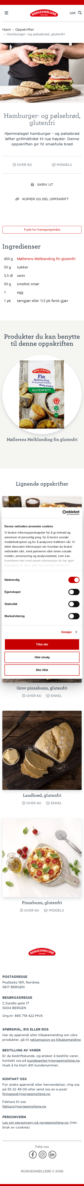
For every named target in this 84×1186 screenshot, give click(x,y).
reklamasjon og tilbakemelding (55, 1040)
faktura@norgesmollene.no (24, 1106)
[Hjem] (44, 13)
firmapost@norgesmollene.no (26, 1094)
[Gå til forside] (42, 951)
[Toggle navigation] (13, 13)
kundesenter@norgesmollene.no (53, 1061)
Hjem (6, 29)
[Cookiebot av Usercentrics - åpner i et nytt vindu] (62, 512)
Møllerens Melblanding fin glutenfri (46, 258)
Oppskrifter (24, 29)
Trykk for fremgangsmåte (42, 229)
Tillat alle (42, 644)
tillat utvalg (42, 657)
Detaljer (66, 632)
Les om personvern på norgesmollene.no (35, 1123)
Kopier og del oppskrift (45, 199)
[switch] (74, 592)
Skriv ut (45, 185)
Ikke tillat (42, 670)
